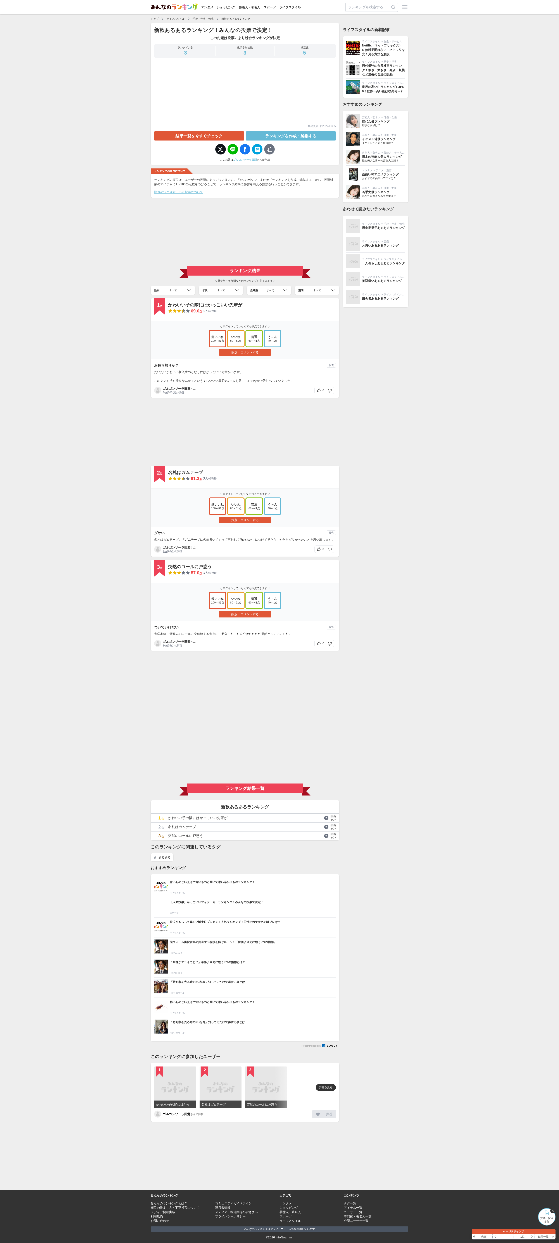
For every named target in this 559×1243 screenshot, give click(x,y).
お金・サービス (393, 41)
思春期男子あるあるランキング (383, 228)
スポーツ (270, 7)
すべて (173, 290)
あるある (164, 857)
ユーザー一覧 (353, 1212)
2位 (165, 551)
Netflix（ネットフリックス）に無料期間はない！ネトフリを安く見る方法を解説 (383, 50)
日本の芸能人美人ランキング (382, 156)
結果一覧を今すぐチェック (199, 136)
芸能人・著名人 (249, 7)
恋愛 (386, 241)
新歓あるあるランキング (235, 18)
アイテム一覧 (353, 1207)
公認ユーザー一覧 (356, 1220)
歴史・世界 (390, 61)
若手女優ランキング (376, 192)
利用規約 (157, 1216)
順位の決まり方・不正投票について (178, 192)
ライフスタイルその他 (397, 82)
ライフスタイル (290, 7)
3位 (165, 645)
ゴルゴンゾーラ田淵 (245, 159)
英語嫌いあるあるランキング (382, 281)
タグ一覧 (350, 1203)
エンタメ (207, 7)
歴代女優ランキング (376, 121)
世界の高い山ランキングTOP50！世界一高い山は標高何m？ (383, 89)
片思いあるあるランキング (380, 245)
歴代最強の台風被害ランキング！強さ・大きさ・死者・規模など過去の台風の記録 (383, 70)
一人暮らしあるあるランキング (383, 263)
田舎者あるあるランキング (380, 298)
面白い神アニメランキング (380, 174)
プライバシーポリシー (230, 1216)
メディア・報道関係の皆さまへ (236, 1212)
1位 (165, 392)
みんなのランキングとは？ (169, 1203)
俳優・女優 (390, 117)
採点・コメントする (245, 352)
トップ (155, 18)
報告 (331, 365)
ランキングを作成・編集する (290, 136)
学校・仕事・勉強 (203, 18)
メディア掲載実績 (163, 1212)
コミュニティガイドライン (233, 1203)
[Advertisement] (245, 92)
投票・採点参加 (546, 1220)
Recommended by (312, 1045)
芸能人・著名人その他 (397, 152)
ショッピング (226, 7)
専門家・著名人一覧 (357, 1216)
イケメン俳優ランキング (379, 139)
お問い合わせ (160, 1220)
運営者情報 (222, 1207)
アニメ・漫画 (384, 170)
